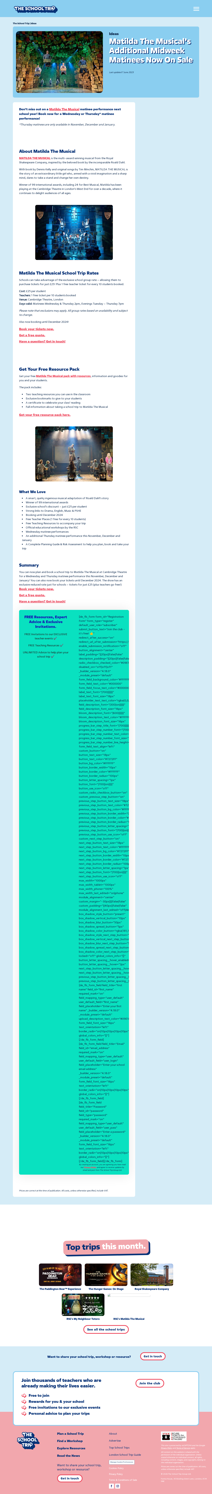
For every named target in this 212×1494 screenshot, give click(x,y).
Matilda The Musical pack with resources (63, 376)
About (113, 1433)
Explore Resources (71, 1448)
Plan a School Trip (70, 1433)
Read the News (68, 1456)
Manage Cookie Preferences (121, 1462)
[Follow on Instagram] (117, 1486)
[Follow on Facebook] (111, 1486)
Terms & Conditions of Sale (123, 1479)
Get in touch (153, 1356)
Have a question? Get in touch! (42, 341)
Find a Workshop (70, 1441)
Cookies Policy (116, 1468)
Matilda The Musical (64, 109)
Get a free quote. (32, 335)
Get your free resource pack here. (44, 415)
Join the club (149, 1383)
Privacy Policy (90, 1167)
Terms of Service (183, 1448)
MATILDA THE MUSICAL (34, 158)
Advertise (115, 1440)
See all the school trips (106, 1329)
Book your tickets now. (36, 329)
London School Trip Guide (125, 1454)
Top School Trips (119, 1447)
